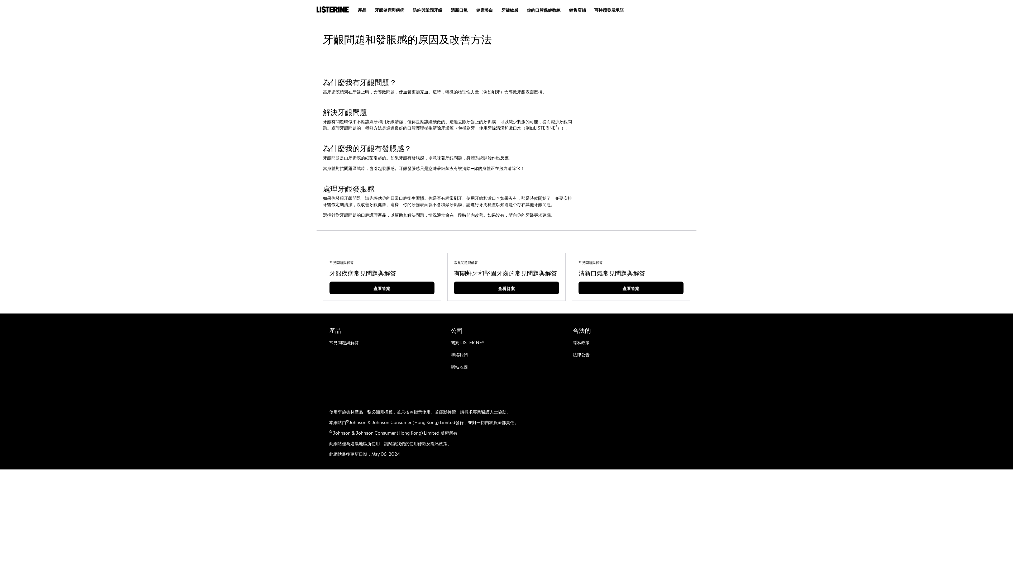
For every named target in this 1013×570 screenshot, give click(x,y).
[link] (362, 272)
